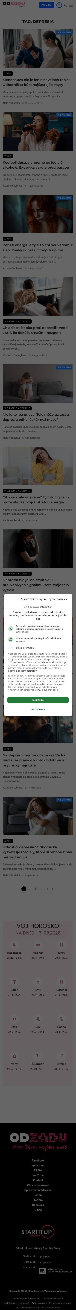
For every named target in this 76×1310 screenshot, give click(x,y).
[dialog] (38, 655)
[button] (38, 647)
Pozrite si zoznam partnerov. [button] (22, 670)
